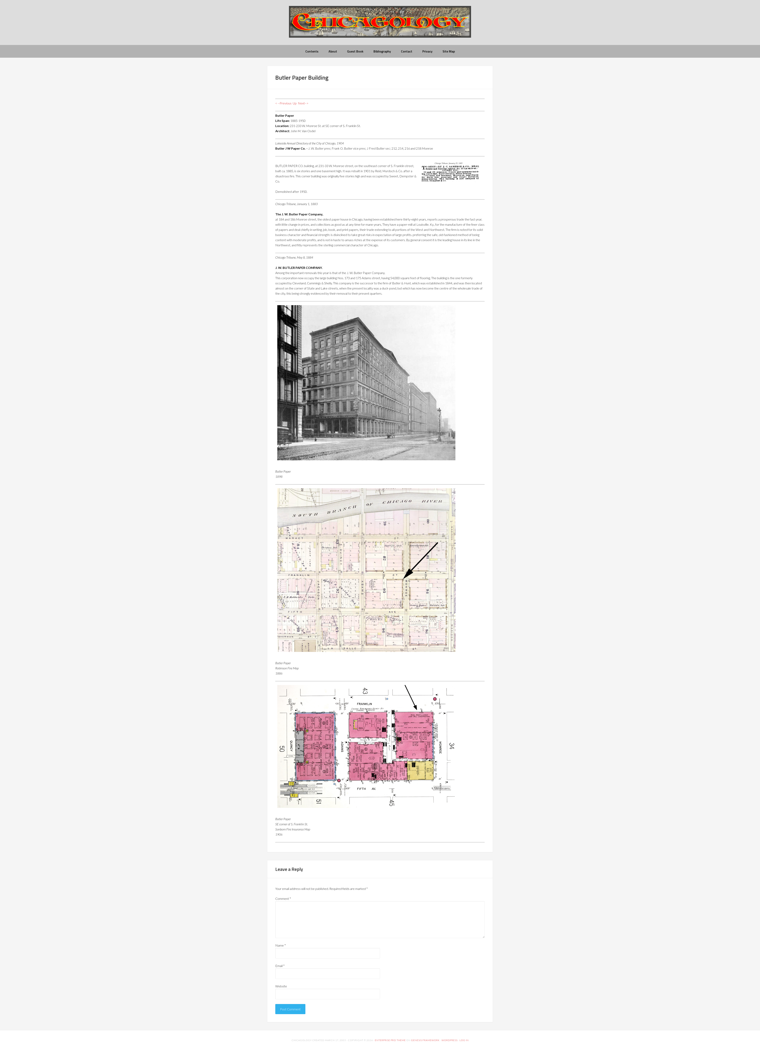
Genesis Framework (425, 1040)
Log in (464, 1040)
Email (280, 966)
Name (280, 945)
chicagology (380, 25)
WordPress (450, 1040)
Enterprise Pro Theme (390, 1040)
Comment (283, 898)
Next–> (303, 103)
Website (281, 986)
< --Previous (283, 103)
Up (295, 103)
